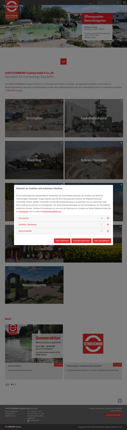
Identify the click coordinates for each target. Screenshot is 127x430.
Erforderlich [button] (24, 218)
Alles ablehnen (62, 241)
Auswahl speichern (81, 241)
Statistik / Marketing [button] (27, 224)
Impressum (24, 211)
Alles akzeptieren (101, 241)
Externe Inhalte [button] (25, 231)
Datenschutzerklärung (51, 211)
